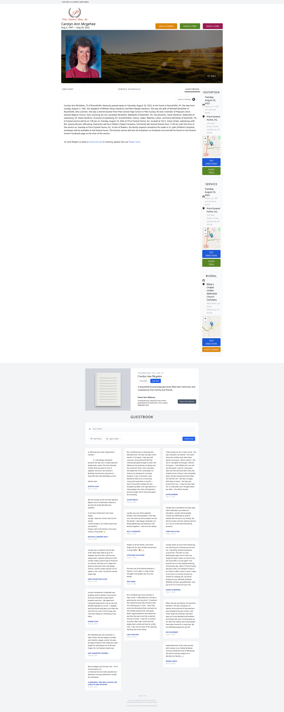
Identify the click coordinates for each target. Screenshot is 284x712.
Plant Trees (211, 171)
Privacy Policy (136, 702)
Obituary (67, 89)
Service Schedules (129, 89)
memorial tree (95, 141)
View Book (143, 381)
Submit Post (188, 439)
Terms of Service (148, 702)
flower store (134, 141)
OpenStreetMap (144, 706)
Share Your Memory (187, 401)
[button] (211, 144)
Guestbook (192, 89)
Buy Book (155, 381)
